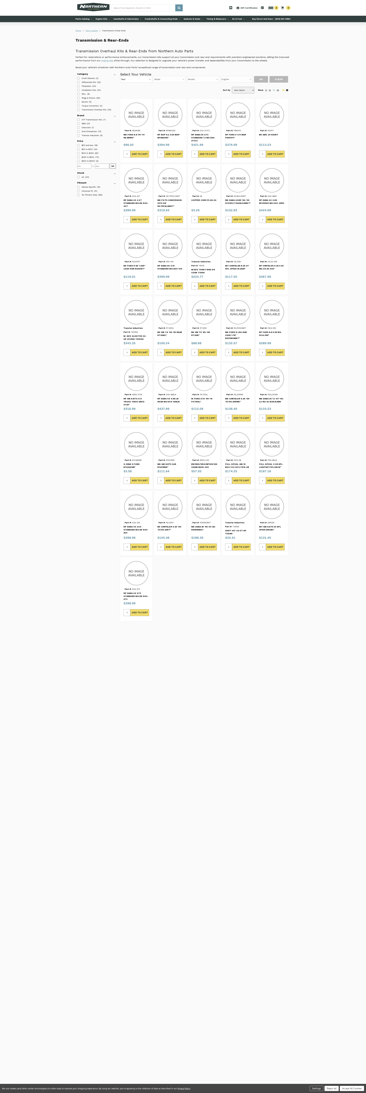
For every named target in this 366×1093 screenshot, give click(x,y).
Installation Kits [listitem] (89, 90)
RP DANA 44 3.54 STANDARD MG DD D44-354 (136, 530)
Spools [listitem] (85, 102)
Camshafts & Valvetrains (126, 19)
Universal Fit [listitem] (87, 191)
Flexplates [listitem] (86, 86)
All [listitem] (83, 177)
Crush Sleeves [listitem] (88, 78)
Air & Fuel (237, 19)
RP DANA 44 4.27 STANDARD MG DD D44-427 (136, 203)
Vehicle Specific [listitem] (89, 187)
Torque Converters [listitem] (90, 106)
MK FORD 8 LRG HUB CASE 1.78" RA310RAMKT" (236, 335)
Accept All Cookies (352, 1088)
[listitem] (87, 145)
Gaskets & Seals (192, 19)
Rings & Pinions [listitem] (88, 98)
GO (112, 166)
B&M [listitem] (84, 123)
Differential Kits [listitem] (89, 82)
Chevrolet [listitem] (86, 127)
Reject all (331, 1088)
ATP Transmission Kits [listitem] (92, 120)
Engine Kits (101, 19)
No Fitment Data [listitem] (89, 195)
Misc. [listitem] (84, 94)
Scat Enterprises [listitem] (89, 131)
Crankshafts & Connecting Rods (161, 19)
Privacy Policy (184, 1088)
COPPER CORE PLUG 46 (203, 200)
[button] (273, 8)
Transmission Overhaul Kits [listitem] (94, 110)
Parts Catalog (82, 19)
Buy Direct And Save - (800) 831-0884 (271, 19)
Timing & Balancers (216, 19)
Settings (316, 1088)
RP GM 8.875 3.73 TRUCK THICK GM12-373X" (134, 401)
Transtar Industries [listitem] (90, 135)
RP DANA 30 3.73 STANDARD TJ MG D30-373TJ (203, 137)
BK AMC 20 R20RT (268, 134)
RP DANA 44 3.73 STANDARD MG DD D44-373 (136, 596)
